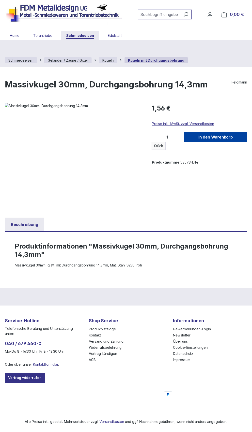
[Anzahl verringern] (157, 137)
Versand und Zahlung (106, 341)
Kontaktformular (45, 364)
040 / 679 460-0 (23, 343)
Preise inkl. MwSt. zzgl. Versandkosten (183, 124)
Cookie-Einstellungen (190, 347)
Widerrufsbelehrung (105, 347)
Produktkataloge (102, 329)
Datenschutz (183, 353)
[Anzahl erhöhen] (177, 137)
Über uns (180, 341)
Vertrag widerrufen (25, 378)
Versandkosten (111, 421)
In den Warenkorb (215, 137)
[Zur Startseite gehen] (66, 13)
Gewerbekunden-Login (192, 329)
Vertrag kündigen (103, 353)
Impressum (181, 360)
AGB (92, 360)
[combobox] (159, 14)
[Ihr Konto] (210, 14)
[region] (73, 156)
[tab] (24, 224)
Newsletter (181, 335)
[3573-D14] (73, 156)
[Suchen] (186, 14)
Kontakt (95, 335)
